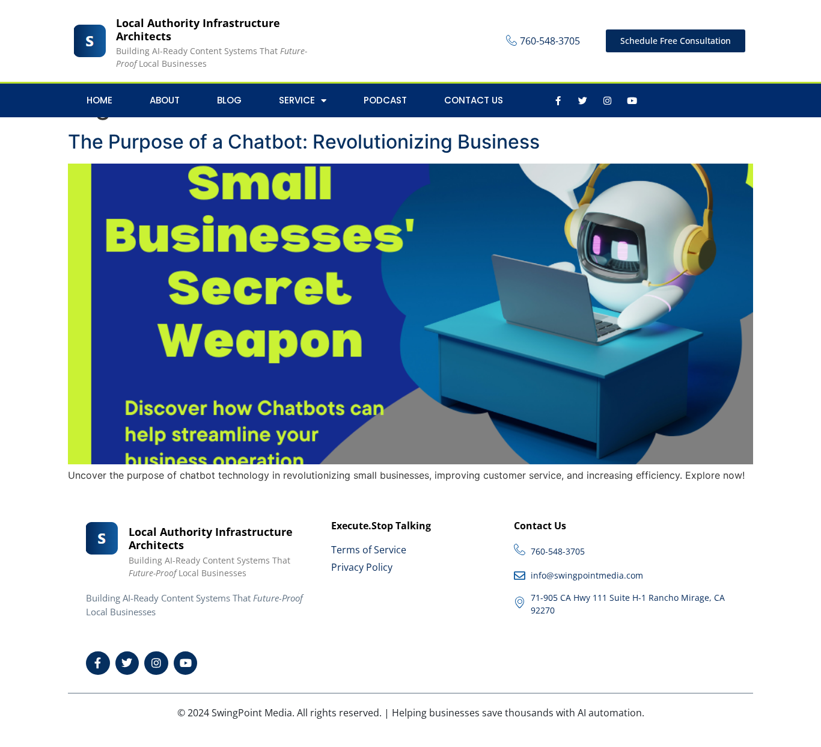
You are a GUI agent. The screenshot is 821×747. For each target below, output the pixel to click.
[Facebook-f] (558, 100)
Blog (229, 100)
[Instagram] (607, 100)
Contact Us (473, 100)
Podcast (385, 100)
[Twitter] (582, 100)
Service (297, 100)
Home (99, 100)
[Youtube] (632, 100)
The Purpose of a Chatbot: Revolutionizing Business (304, 141)
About (165, 100)
